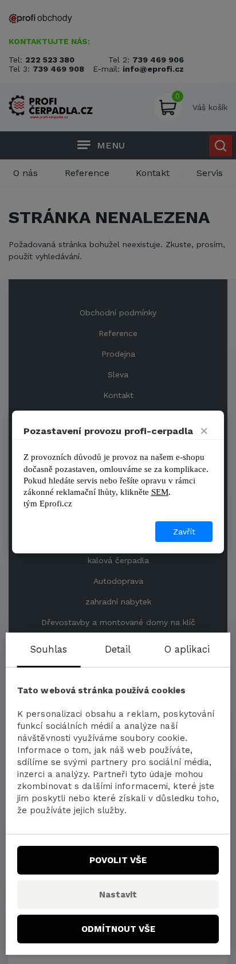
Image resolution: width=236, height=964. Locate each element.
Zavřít (184, 531)
